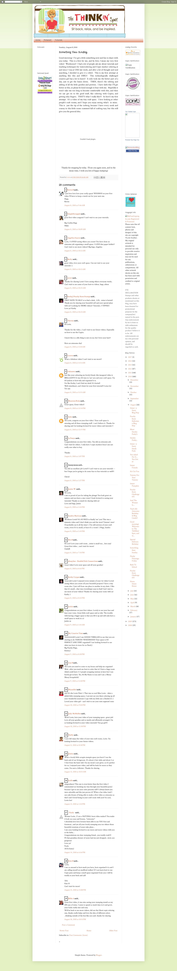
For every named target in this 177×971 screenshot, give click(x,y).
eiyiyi (69, 278)
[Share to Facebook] (102, 177)
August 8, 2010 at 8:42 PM (74, 598)
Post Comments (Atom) (78, 935)
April (132, 602)
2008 (130, 625)
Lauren (70, 355)
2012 (130, 369)
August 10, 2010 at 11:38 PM (75, 726)
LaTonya (71, 438)
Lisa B (70, 663)
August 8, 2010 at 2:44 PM (74, 507)
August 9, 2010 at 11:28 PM (74, 681)
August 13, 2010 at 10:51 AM (75, 772)
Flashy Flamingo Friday (134, 558)
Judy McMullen (74, 713)
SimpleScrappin (74, 214)
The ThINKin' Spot (130, 111)
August (133, 405)
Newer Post (64, 930)
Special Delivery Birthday (134, 541)
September (134, 398)
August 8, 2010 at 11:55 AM (74, 392)
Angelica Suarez (73, 238)
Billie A (71, 898)
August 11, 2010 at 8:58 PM (74, 745)
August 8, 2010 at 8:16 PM (74, 568)
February (133, 610)
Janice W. (72, 489)
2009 (130, 621)
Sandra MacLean (75, 516)
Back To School (133, 565)
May (132, 598)
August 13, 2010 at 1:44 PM (74, 804)
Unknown (71, 371)
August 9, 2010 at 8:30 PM (74, 654)
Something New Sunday (134, 550)
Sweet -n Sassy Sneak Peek (133, 447)
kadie (70, 780)
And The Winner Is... (134, 502)
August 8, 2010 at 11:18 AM (74, 347)
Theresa (70, 320)
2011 (130, 372)
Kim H (70, 861)
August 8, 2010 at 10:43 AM (74, 312)
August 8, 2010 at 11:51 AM (74, 363)
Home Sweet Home (133, 583)
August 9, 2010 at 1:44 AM (74, 625)
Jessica (71, 753)
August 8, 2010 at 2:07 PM (74, 456)
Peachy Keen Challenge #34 (134, 574)
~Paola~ (71, 812)
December (134, 380)
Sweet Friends (134, 466)
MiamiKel (72, 689)
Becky (69, 259)
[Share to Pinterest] (104, 177)
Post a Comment (68, 925)
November (134, 386)
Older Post (113, 930)
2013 (130, 365)
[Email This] (95, 177)
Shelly (70, 735)
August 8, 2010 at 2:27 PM (74, 480)
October (133, 392)
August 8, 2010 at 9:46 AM (74, 205)
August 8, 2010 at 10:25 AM (75, 288)
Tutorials (58, 40)
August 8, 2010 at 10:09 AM (75, 229)
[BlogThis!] (97, 177)
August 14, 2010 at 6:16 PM (74, 852)
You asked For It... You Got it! (134, 458)
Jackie (70, 606)
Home (37, 40)
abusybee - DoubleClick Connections (83, 561)
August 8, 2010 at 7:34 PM (74, 552)
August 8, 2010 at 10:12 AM (74, 250)
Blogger (99, 955)
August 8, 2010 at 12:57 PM (74, 429)
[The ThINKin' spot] (132, 137)
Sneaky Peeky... (134, 439)
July (132, 591)
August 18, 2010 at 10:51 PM (75, 919)
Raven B (70, 190)
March (133, 606)
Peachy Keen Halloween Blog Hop (134, 421)
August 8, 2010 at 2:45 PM (74, 531)
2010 (130, 376)
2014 (130, 361)
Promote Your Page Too (132, 140)
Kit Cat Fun (134, 471)
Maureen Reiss (74, 401)
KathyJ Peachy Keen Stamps (78, 296)
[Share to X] (99, 177)
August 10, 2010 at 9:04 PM (74, 705)
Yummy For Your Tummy (134, 477)
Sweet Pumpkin (134, 484)
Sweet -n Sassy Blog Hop (134, 410)
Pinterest (47, 40)
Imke (70, 417)
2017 (130, 357)
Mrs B (70, 540)
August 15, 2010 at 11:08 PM (75, 890)
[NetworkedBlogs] (132, 150)
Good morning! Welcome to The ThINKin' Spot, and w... (134, 529)
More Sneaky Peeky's (134, 431)
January (133, 616)
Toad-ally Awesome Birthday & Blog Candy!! (134, 513)
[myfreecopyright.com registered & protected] (132, 221)
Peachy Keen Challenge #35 (134, 493)
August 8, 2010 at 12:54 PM (74, 408)
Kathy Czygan (74, 577)
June (132, 595)
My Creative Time (75, 633)
